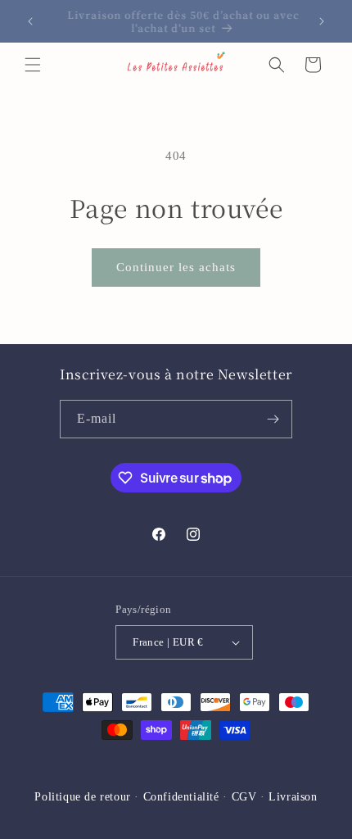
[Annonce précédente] (30, 21)
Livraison (293, 797)
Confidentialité (181, 797)
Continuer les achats (176, 267)
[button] (33, 65)
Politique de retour (82, 797)
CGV (244, 797)
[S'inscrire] (273, 419)
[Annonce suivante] (322, 21)
